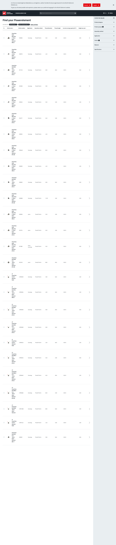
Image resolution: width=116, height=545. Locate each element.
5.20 (46, 38)
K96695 (20, 166)
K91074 (20, 230)
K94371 (20, 118)
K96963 (20, 182)
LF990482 (21, 393)
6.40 (46, 118)
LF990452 (21, 358)
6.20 (46, 230)
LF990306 (21, 327)
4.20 (46, 54)
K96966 (20, 38)
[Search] (75, 13)
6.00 (46, 70)
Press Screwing (30, 246)
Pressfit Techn (38, 38)
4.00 (46, 292)
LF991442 (21, 422)
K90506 (20, 214)
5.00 (46, 309)
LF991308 (21, 409)
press (29, 214)
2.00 (80, 102)
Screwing (30, 38)
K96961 (20, 437)
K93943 (20, 102)
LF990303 (21, 277)
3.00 (46, 277)
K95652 (20, 134)
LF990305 (21, 309)
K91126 (20, 70)
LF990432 (21, 342)
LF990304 (21, 292)
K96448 (20, 150)
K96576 (20, 54)
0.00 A (65, 38)
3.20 (46, 342)
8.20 (46, 150)
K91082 (20, 246)
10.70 (46, 198)
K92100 (20, 262)
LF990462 (21, 375)
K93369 (20, 86)
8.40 (56, 70)
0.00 (56, 38)
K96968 (20, 198)
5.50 (46, 86)
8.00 (46, 262)
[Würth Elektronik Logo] (8, 13)
